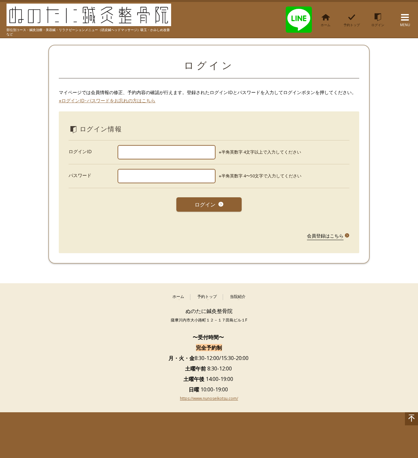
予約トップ (207, 296)
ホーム (178, 296)
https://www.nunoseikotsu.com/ (209, 398)
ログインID (80, 151)
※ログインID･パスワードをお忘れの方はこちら (107, 100)
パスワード (80, 175)
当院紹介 (238, 296)
